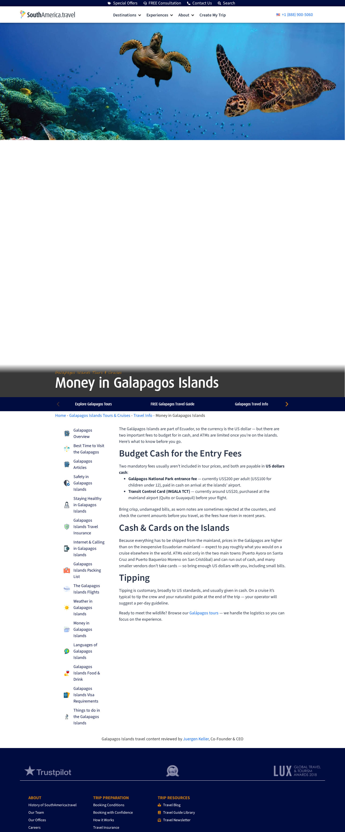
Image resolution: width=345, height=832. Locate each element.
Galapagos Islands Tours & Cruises (99, 415)
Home (60, 415)
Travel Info (143, 415)
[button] (127, 15)
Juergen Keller (196, 739)
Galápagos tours (203, 613)
